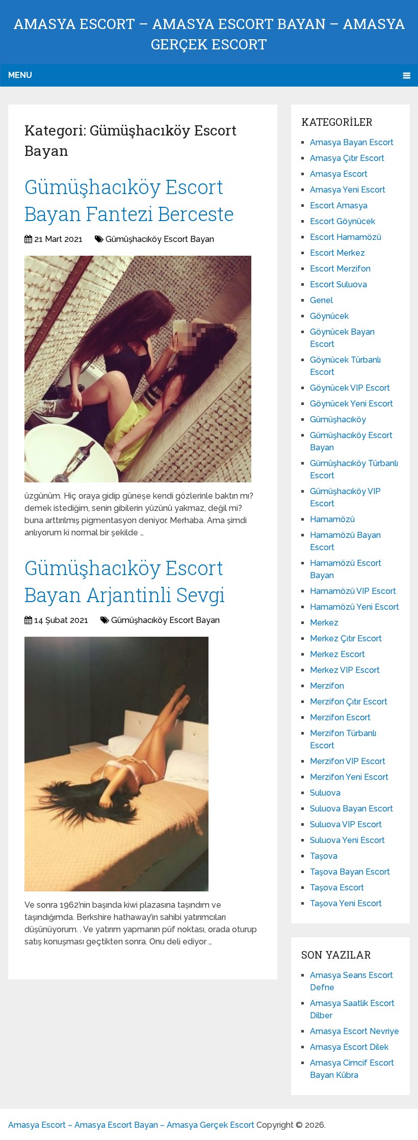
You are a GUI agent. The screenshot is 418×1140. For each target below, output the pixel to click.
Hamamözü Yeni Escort (354, 607)
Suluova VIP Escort (346, 824)
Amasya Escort (339, 174)
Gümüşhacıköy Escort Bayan (160, 239)
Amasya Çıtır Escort (347, 158)
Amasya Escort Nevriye (354, 1031)
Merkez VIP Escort (345, 670)
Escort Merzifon (340, 269)
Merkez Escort (337, 654)
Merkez (324, 623)
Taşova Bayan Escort (350, 872)
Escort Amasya (339, 205)
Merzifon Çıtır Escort (348, 702)
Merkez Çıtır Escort (346, 638)
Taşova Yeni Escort (346, 903)
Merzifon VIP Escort (347, 761)
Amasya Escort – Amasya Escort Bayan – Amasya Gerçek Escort (131, 1125)
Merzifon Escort (340, 717)
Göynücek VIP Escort (350, 388)
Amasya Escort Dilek (349, 1047)
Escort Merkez (337, 253)
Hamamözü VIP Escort (353, 591)
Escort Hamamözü (345, 237)
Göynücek (329, 316)
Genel (321, 300)
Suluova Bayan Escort (351, 808)
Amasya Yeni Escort (347, 190)
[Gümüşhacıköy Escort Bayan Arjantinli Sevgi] (116, 764)
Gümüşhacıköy (338, 419)
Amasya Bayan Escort (352, 142)
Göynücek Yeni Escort (351, 404)
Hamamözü (332, 519)
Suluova (325, 793)
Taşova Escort (337, 887)
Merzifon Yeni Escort (349, 777)
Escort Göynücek (342, 221)
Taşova (323, 856)
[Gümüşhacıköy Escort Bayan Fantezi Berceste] (137, 369)
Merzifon (327, 686)
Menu (20, 75)
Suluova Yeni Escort (347, 840)
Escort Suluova (338, 284)
